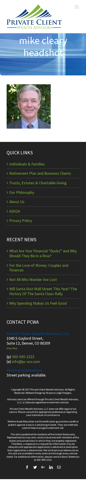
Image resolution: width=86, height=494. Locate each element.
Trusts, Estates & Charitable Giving (38, 182)
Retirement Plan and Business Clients (40, 173)
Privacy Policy (20, 220)
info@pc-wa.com (26, 361)
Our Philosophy (21, 192)
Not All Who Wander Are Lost (33, 279)
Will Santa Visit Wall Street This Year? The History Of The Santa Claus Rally (43, 291)
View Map (12, 348)
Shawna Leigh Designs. (59, 392)
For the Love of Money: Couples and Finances (38, 267)
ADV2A (14, 211)
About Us (16, 201)
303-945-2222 (23, 356)
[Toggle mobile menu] (77, 6)
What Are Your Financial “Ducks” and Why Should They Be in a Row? (43, 253)
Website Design (34, 392)
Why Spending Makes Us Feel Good (38, 303)
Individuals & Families (27, 164)
